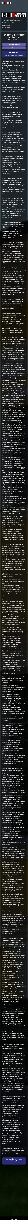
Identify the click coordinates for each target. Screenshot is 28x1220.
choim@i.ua (7, 25)
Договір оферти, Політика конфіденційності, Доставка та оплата (14, 1161)
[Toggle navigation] (25, 3)
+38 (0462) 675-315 (9, 22)
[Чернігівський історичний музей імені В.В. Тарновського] (6, 3)
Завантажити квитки (14, 44)
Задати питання (14, 52)
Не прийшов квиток (14, 48)
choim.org (7, 27)
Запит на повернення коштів (14, 56)
